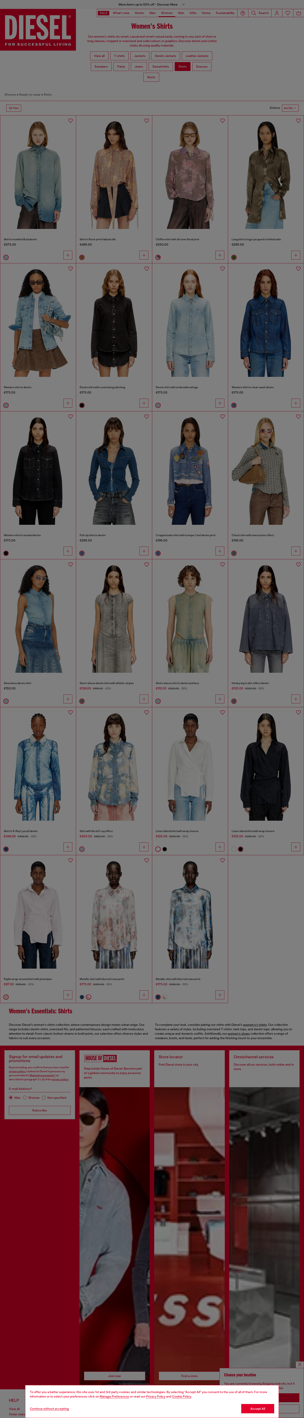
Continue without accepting (49, 1408)
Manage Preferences (114, 1396)
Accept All (257, 1408)
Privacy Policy (155, 1396)
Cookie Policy (181, 1396)
